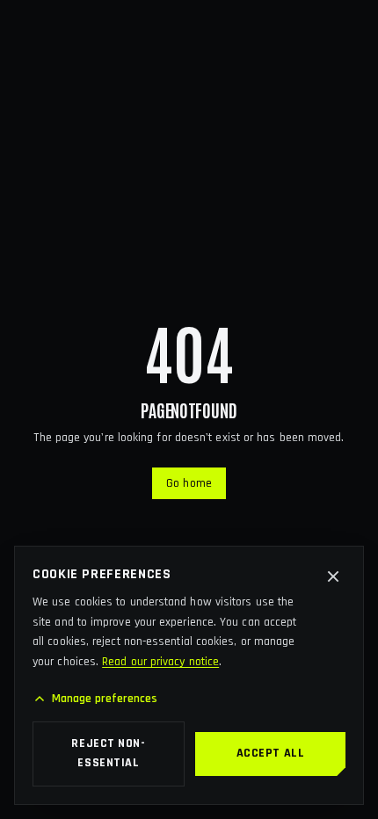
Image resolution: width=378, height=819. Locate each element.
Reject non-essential (108, 753)
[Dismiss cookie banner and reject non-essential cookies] (333, 576)
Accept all (270, 753)
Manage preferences (105, 699)
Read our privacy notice (160, 662)
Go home (189, 483)
